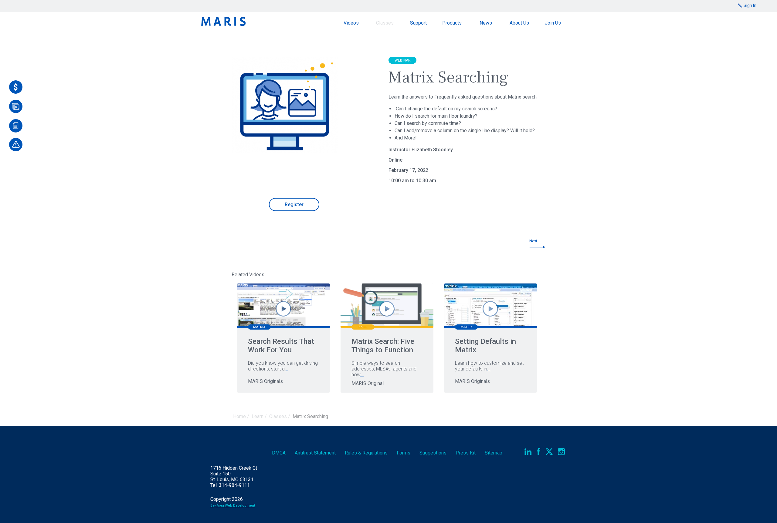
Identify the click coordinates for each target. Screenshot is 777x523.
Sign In (750, 5)
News (486, 23)
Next (533, 241)
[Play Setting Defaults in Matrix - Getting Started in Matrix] (490, 308)
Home (239, 416)
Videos (351, 23)
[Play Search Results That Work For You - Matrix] (283, 308)
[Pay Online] (15, 87)
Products (452, 23)
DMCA (279, 453)
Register (294, 204)
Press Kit (466, 453)
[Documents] (15, 125)
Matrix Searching (310, 416)
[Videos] (15, 106)
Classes (385, 23)
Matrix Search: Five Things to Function (382, 345)
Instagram (561, 451)
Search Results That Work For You (281, 345)
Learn (257, 416)
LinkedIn (528, 451)
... (286, 369)
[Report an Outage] (15, 144)
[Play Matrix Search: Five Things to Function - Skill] (386, 308)
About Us (519, 23)
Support (418, 23)
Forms (403, 453)
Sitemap (493, 453)
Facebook (538, 451)
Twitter (549, 451)
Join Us (553, 23)
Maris (223, 21)
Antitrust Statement (315, 453)
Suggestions (432, 453)
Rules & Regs (366, 453)
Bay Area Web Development (232, 506)
